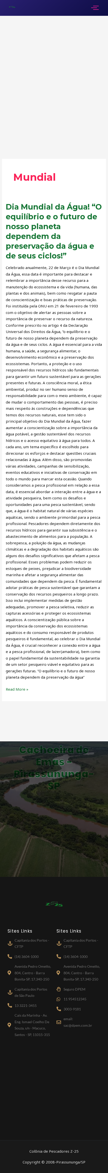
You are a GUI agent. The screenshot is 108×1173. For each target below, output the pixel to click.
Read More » (17, 689)
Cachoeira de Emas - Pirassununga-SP (54, 768)
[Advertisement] (54, 80)
